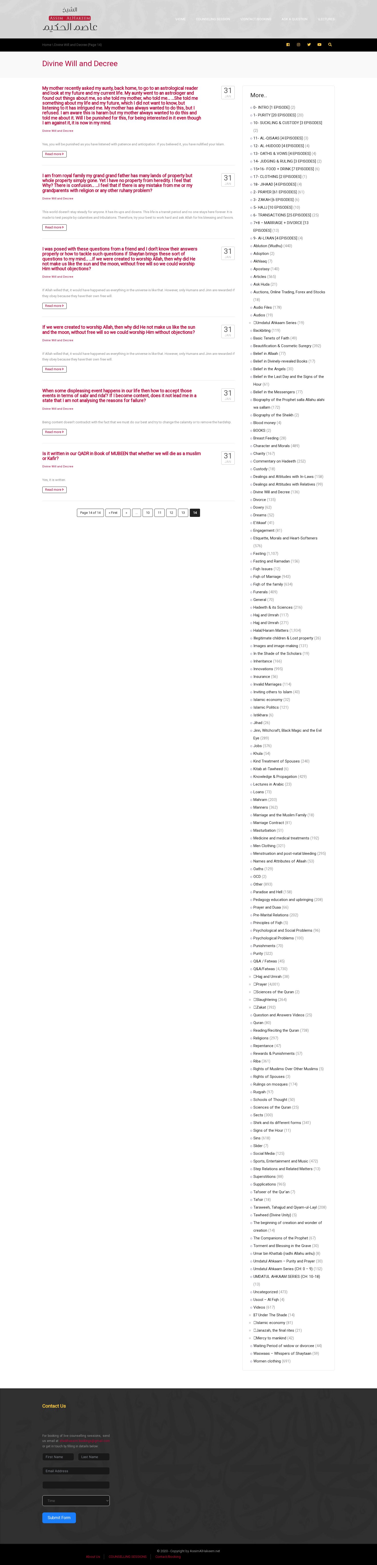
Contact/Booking (168, 1557)
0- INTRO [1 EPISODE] (271, 107)
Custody (260, 469)
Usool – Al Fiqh (266, 1299)
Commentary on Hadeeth (274, 461)
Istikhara (260, 715)
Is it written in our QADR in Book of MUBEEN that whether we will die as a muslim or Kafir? (121, 456)
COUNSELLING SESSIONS (128, 1557)
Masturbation (264, 830)
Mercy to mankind (271, 1338)
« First (113, 513)
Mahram (260, 799)
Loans (258, 792)
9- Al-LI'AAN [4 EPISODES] (275, 238)
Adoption (261, 253)
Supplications (264, 1184)
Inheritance (262, 661)
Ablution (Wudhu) (267, 246)
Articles (259, 276)
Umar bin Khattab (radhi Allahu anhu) (284, 1253)
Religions (261, 1038)
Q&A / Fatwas (265, 961)
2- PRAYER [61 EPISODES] (275, 192)
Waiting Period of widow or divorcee (283, 1345)
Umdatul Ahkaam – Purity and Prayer (284, 1261)
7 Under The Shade (271, 1315)
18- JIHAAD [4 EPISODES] (274, 184)
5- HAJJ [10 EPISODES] (272, 207)
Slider (258, 1145)
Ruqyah (259, 1092)
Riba (257, 1061)
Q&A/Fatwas (264, 969)
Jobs (257, 746)
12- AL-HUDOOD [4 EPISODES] (278, 146)
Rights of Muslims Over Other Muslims (285, 1069)
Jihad (257, 722)
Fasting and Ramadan (271, 561)
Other (258, 884)
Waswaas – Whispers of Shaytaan (282, 1353)
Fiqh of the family (268, 584)
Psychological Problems (273, 938)
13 (183, 513)
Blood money (264, 422)
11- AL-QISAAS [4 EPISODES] (278, 138)
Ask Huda (261, 284)
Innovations (263, 669)
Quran (258, 1022)
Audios (259, 315)
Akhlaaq (260, 261)
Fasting (259, 553)
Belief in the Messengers (274, 392)
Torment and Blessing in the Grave (282, 1245)
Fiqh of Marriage (267, 576)
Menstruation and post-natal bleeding (284, 853)
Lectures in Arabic (268, 784)
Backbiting (262, 330)
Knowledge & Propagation (275, 776)
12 (171, 513)
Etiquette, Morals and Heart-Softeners (285, 538)
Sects (258, 1115)
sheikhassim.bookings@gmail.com (84, 1441)
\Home (180, 19)
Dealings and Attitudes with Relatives (284, 484)
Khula (258, 753)
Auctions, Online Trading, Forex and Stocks (289, 292)
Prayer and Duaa (267, 907)
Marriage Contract (268, 822)
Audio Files (262, 307)
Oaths (258, 869)
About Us (93, 1557)
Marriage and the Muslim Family (279, 815)
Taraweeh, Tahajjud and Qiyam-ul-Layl (285, 1207)
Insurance (261, 676)
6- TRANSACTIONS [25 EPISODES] (282, 215)
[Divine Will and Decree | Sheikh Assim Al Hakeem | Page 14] (69, 19)
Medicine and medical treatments (281, 838)
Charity (259, 453)
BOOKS (259, 430)
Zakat (261, 1007)
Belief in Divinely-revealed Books (280, 361)
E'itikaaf (259, 522)
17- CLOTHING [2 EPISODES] (277, 176)
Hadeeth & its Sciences (273, 607)
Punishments (264, 946)
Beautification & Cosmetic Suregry (282, 346)
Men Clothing (264, 846)
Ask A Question (294, 19)
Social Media (264, 1153)
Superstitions (264, 1176)
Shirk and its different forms (277, 1122)
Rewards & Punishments (274, 1053)
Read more (53, 154)
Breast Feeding (266, 438)
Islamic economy (267, 699)
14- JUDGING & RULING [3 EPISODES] (284, 161)
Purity (258, 953)
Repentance (263, 1046)
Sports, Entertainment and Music (280, 1161)
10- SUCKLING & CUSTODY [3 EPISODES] (287, 123)
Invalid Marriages (267, 684)
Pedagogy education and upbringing (283, 899)
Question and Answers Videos (278, 1015)
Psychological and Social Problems (282, 930)
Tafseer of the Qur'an (271, 1192)
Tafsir (258, 1199)
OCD (257, 876)
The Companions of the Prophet (280, 1238)
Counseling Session (213, 19)
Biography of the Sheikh (273, 415)
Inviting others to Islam (272, 692)
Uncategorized (265, 1292)
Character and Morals (271, 446)
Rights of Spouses (269, 1076)
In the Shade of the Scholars (277, 653)
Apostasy (261, 269)
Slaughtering (266, 999)
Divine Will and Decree (57, 131)
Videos (259, 1307)
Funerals (260, 592)
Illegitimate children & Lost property (283, 638)
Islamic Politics (266, 707)
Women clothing (267, 1361)
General (259, 599)
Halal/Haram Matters (271, 630)
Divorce (259, 499)
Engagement (263, 530)
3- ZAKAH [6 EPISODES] (273, 199)
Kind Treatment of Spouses (276, 761)
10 (148, 513)
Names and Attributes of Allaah (279, 861)
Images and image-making (275, 646)
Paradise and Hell (267, 892)
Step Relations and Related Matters (283, 1169)
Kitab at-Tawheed (268, 769)
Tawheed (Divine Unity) (272, 1215)
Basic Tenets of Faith (271, 338)
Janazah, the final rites (275, 1330)
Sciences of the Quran (275, 992)
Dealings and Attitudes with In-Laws (283, 476)
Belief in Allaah (265, 353)
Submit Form (59, 1517)
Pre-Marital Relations (271, 915)
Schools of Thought (270, 1099)
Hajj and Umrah (266, 615)
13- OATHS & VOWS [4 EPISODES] (282, 153)
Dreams (259, 515)
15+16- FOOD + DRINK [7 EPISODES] (283, 169)
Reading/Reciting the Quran (276, 1030)
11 (159, 513)
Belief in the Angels (269, 369)
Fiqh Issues (263, 569)
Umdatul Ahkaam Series (276, 322)
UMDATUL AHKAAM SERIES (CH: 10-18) (286, 1276)
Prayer (261, 984)
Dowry (258, 507)
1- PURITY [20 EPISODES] (274, 115)
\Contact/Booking (255, 19)
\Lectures (326, 19)
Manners (260, 807)
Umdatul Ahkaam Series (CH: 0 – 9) (283, 1269)
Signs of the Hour (268, 1130)
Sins (257, 1138)
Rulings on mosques (270, 1084)
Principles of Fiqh (267, 922)
